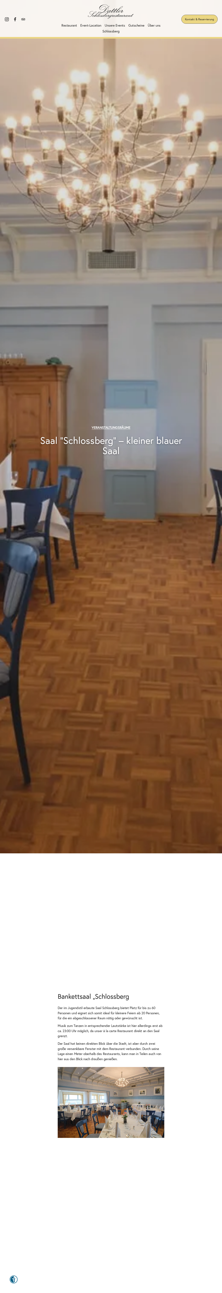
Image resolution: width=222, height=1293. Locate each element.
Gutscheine (136, 25)
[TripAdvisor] (23, 19)
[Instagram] (6, 19)
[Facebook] (15, 19)
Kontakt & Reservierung (199, 19)
